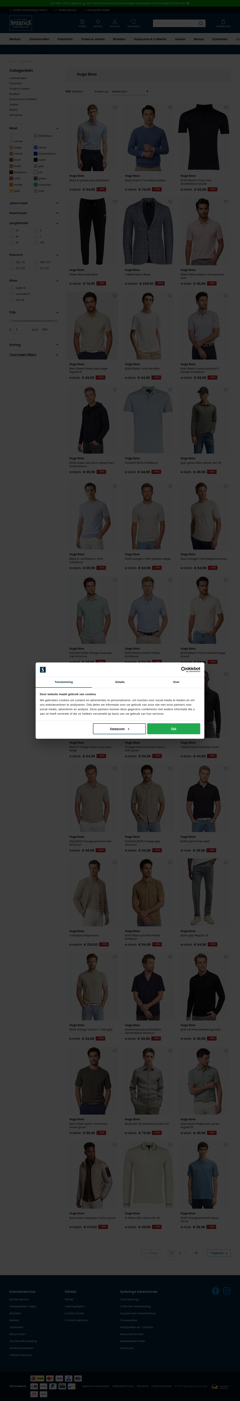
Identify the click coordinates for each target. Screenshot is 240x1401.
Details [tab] (120, 682)
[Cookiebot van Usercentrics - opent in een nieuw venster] (183, 669)
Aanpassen (117, 728)
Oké (173, 728)
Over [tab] (176, 682)
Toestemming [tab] (64, 682)
